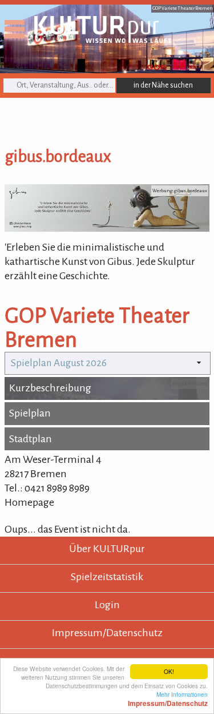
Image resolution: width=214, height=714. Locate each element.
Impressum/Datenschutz (107, 632)
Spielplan (30, 413)
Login (107, 604)
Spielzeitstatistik (107, 576)
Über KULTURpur (107, 548)
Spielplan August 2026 (59, 363)
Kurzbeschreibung (50, 388)
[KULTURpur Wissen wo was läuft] (102, 39)
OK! (169, 671)
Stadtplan (30, 439)
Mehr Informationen (168, 698)
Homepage (29, 502)
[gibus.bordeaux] (107, 228)
